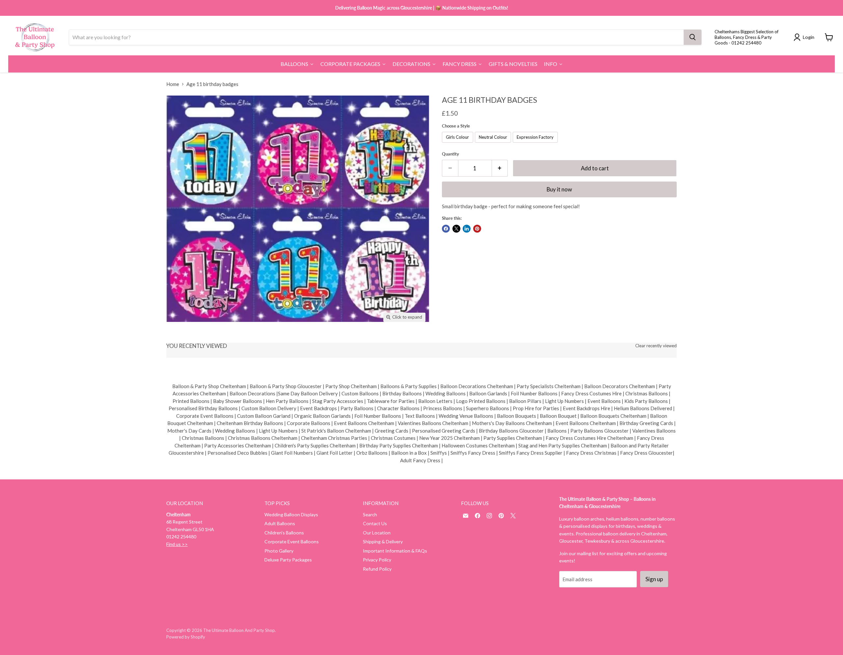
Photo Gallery (278, 551)
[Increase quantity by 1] (500, 168)
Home (172, 84)
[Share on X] (456, 229)
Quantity (450, 154)
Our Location (377, 532)
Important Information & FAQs (395, 551)
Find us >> (177, 544)
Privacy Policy (377, 559)
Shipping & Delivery (383, 541)
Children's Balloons (284, 532)
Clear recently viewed (656, 345)
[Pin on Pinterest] (477, 229)
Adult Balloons (279, 523)
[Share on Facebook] (446, 229)
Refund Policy (377, 569)
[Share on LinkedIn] (467, 229)
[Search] (692, 37)
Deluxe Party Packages (288, 559)
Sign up (654, 579)
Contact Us (375, 523)
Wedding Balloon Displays (291, 514)
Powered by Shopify (185, 637)
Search (370, 514)
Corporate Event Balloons (291, 541)
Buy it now (559, 189)
